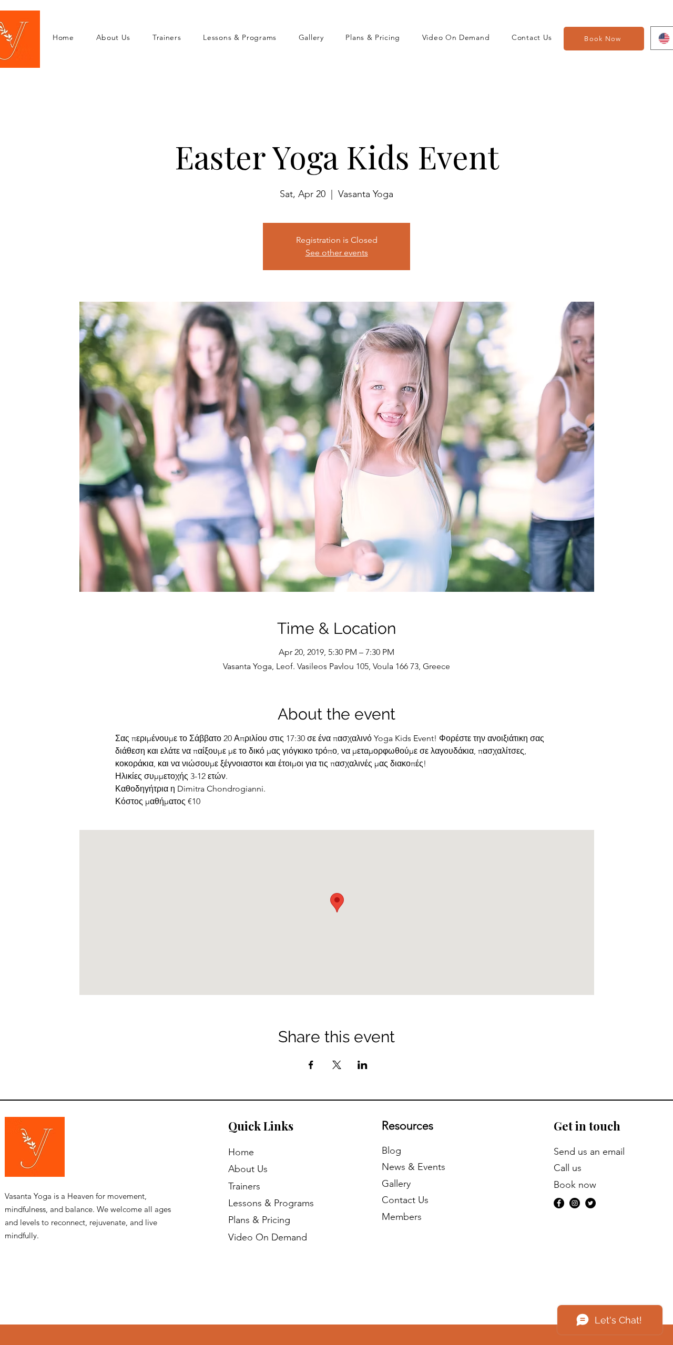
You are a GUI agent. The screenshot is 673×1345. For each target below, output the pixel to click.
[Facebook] (559, 1203)
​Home (241, 1152)
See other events (336, 253)
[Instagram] (574, 1203)
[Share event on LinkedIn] (363, 1065)
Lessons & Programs (271, 1203)
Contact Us (405, 1200)
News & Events (413, 1167)
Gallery (396, 1183)
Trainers (244, 1186)
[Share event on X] (337, 1065)
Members (402, 1217)
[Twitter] (590, 1203)
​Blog (391, 1150)
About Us (248, 1169)
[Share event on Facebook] (311, 1065)
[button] (455, 37)
